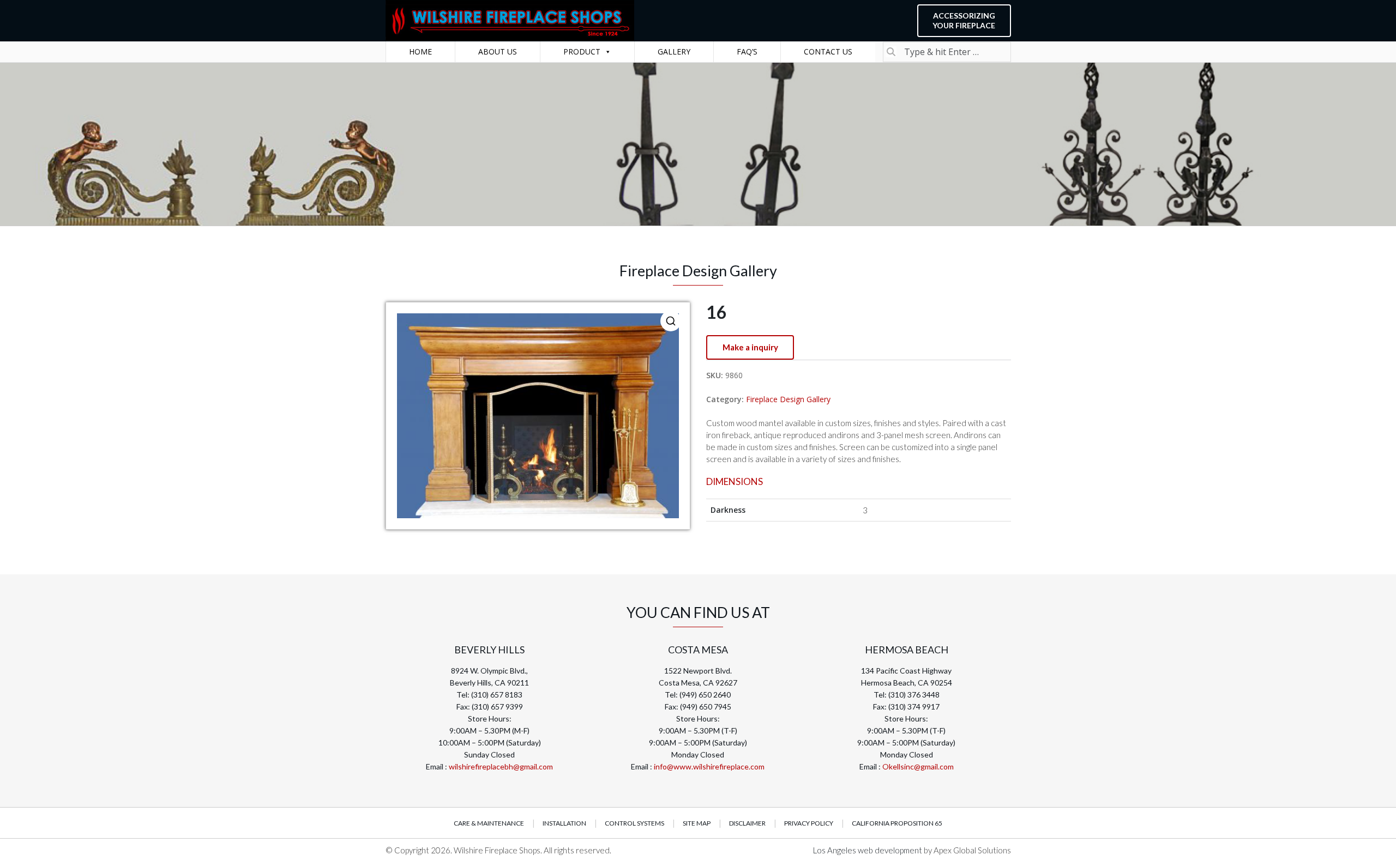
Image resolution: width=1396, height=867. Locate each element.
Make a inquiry (750, 347)
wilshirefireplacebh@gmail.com (501, 766)
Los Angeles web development (868, 850)
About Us (497, 51)
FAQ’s (747, 51)
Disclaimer (747, 823)
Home (420, 51)
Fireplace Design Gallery (788, 399)
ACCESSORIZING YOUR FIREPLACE (963, 20)
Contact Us (828, 51)
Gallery (674, 51)
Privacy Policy (808, 823)
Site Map (697, 823)
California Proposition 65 (897, 823)
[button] (670, 321)
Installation (564, 823)
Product (581, 51)
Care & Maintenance (489, 823)
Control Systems (634, 823)
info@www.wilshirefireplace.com (709, 766)
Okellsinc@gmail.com (918, 766)
